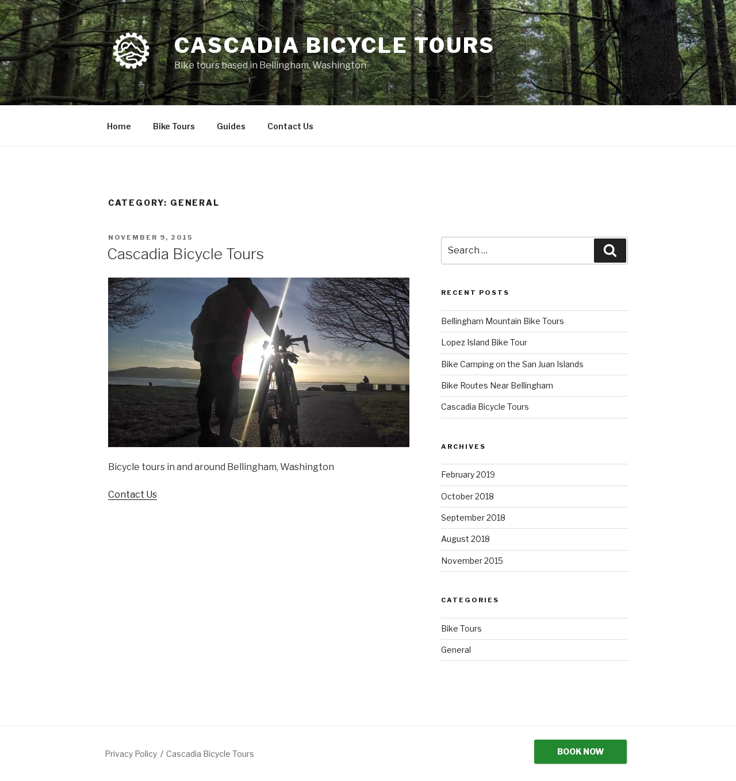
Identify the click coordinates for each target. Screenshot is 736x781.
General (456, 650)
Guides (231, 126)
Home (119, 126)
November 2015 (472, 560)
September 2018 (473, 517)
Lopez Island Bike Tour (484, 342)
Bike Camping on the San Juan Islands (512, 364)
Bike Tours (174, 126)
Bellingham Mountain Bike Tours (502, 321)
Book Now (580, 751)
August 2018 (465, 539)
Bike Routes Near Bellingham (497, 385)
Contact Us (290, 126)
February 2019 (468, 474)
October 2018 (467, 496)
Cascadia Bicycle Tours (334, 45)
